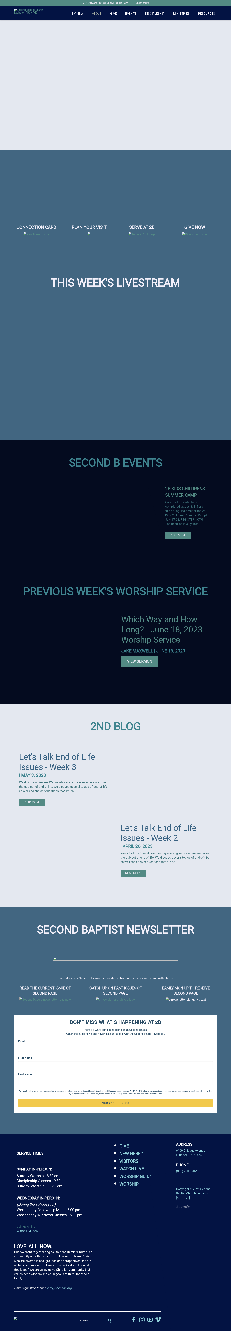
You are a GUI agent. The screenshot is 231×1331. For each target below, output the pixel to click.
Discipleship (155, 13)
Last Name (25, 1074)
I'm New (77, 13)
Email (21, 1041)
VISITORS (128, 1161)
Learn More (142, 2)
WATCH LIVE (131, 1168)
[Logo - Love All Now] (36, 1318)
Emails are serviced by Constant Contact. (145, 1093)
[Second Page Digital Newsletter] (115, 958)
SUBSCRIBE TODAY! (115, 1103)
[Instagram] (142, 1319)
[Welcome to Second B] (36, 234)
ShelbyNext (183, 1207)
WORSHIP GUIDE (135, 1176)
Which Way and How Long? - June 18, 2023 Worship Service (162, 630)
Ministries (181, 13)
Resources (206, 13)
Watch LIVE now (27, 1231)
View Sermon (139, 661)
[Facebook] (133, 1319)
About (96, 13)
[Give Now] (194, 234)
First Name (25, 1057)
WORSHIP (129, 1184)
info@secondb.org (59, 1288)
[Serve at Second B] (142, 234)
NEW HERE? (131, 1153)
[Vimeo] (158, 1319)
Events (130, 13)
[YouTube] (150, 1319)
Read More (178, 535)
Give (113, 13)
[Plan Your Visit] (89, 237)
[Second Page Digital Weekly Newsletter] (45, 999)
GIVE (124, 1146)
